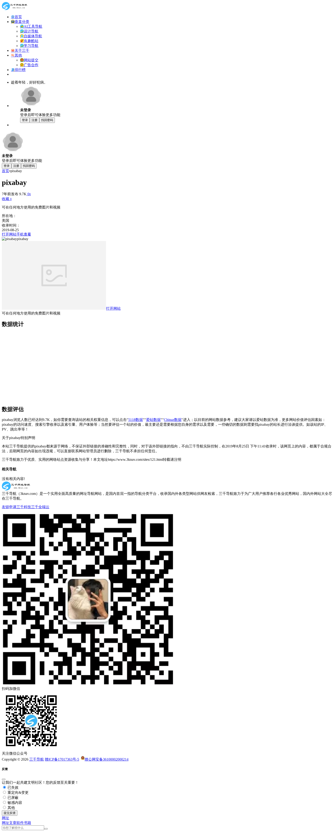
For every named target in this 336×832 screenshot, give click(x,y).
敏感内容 (14, 803)
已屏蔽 (13, 797)
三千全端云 (40, 507)
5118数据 (135, 420)
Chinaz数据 (172, 420)
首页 (5, 171)
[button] (5, 818)
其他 (11, 808)
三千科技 (23, 507)
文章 (12, 823)
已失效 (13, 787)
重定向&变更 (18, 792)
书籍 (27, 823)
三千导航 (36, 759)
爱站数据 (153, 420)
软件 (20, 823)
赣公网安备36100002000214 (106, 759)
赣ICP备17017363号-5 (62, 759)
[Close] (3, 779)
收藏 (7, 199)
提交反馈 (10, 813)
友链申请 (9, 507)
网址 (5, 823)
